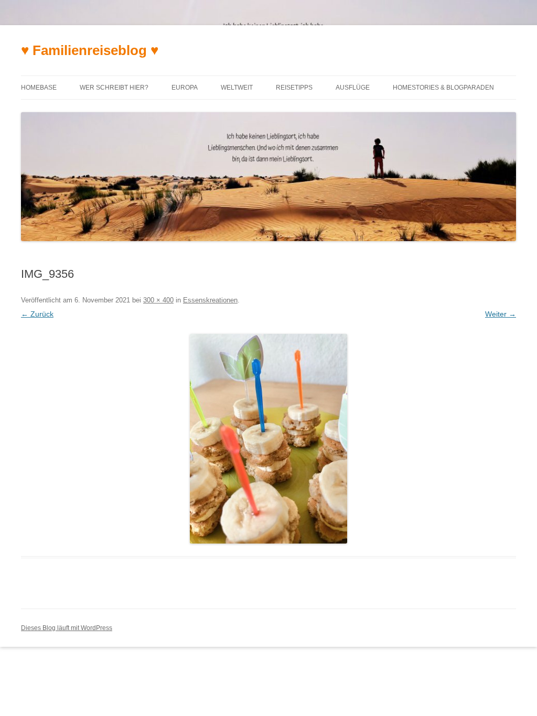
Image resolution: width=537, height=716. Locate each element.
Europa (184, 87)
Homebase (39, 87)
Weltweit (237, 87)
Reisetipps (294, 87)
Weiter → (500, 314)
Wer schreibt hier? (114, 87)
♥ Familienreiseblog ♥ (89, 50)
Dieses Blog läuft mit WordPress (66, 628)
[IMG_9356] (268, 439)
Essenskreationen (210, 300)
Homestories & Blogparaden (443, 87)
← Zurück (37, 314)
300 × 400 (158, 300)
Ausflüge (353, 87)
